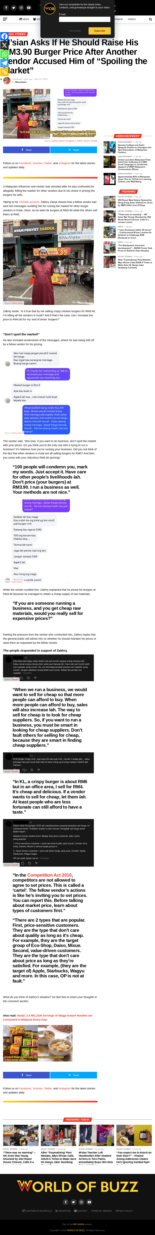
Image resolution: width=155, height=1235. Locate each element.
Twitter (48, 163)
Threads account (29, 202)
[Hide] (1, 79)
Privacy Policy (124, 1211)
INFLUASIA (78, 1224)
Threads (14, 679)
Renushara (20, 82)
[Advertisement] (127, 110)
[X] (4, 45)
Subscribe (99, 31)
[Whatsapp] (4, 54)
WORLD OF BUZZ (76, 1230)
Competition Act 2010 (49, 875)
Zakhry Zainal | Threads (87, 141)
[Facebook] (4, 36)
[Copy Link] (4, 72)
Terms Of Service (101, 1211)
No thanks (75, 31)
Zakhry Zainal (17, 303)
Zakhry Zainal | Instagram (63, 141)
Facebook (25, 163)
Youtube (37, 163)
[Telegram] (4, 63)
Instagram (65, 163)
